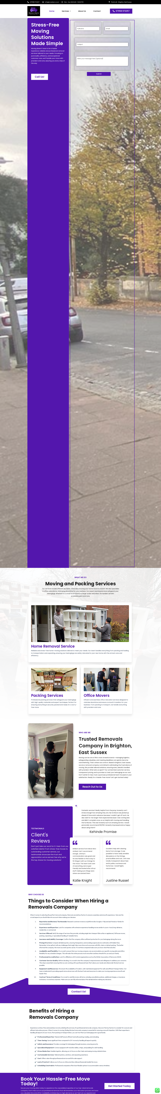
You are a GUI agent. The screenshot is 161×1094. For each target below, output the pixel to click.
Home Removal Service (53, 646)
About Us (82, 11)
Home (51, 11)
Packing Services (47, 695)
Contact (97, 11)
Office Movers (96, 695)
